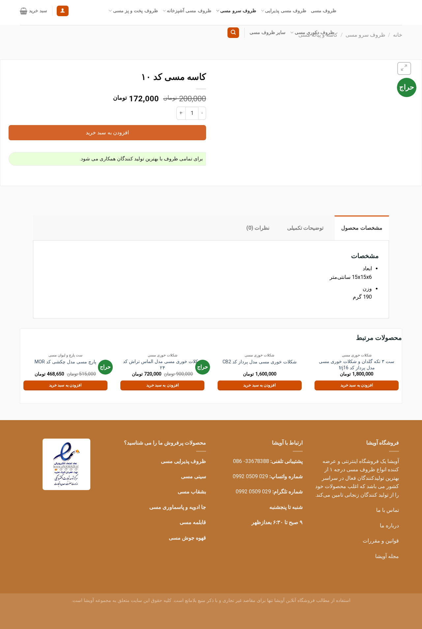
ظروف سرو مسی (238, 11)
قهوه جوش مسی (187, 538)
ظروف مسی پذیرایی (285, 11)
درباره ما (389, 525)
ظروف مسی (323, 11)
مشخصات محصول (361, 228)
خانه (397, 35)
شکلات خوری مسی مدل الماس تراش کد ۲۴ (162, 365)
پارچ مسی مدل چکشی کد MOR (65, 362)
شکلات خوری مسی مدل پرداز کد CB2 (260, 362)
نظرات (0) (257, 228)
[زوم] (404, 68)
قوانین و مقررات (381, 541)
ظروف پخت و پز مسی (135, 11)
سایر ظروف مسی (268, 32)
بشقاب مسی (192, 491)
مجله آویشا (387, 556)
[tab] (362, 228)
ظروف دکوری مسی (314, 32)
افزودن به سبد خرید (107, 132)
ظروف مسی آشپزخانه (189, 11)
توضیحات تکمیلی (305, 228)
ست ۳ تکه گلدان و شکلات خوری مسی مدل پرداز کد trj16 (356, 365)
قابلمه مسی (193, 522)
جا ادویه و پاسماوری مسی (177, 507)
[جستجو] (233, 32)
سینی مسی (193, 476)
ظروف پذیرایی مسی (183, 461)
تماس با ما (387, 510)
